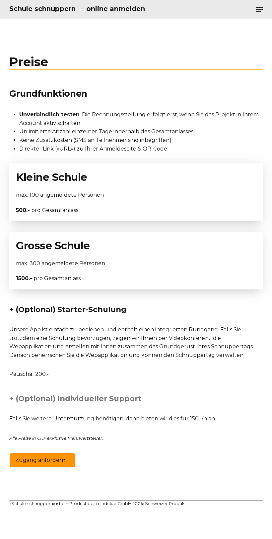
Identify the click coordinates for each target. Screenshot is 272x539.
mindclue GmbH (113, 503)
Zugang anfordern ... (42, 460)
